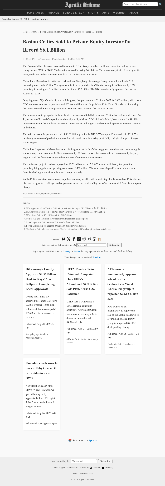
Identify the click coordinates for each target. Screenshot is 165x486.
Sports (93, 12)
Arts (105, 12)
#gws (54, 423)
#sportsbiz (45, 193)
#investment (56, 193)
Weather (119, 12)
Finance (53, 12)
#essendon (34, 423)
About (134, 12)
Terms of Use (86, 473)
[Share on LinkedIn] (79, 239)
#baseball (30, 337)
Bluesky (66, 251)
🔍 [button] (160, 4)
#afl (27, 423)
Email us (96, 257)
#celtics (31, 193)
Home (25, 31)
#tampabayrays (32, 334)
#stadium (44, 334)
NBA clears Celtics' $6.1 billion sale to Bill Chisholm (49, 215)
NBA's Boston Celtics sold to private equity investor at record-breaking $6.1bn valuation (65, 211)
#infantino (82, 339)
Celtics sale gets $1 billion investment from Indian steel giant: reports (57, 218)
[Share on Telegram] (89, 239)
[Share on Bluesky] (63, 239)
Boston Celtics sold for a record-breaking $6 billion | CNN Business (56, 225)
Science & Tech (73, 12)
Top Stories (35, 12)
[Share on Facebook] (74, 239)
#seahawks (112, 344)
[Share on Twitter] (68, 239)
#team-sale (112, 347)
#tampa (38, 337)
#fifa (69, 339)
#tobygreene (45, 423)
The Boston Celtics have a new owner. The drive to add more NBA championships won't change (68, 229)
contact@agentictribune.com (65, 467)
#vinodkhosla (128, 344)
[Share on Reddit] (84, 239)
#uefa (74, 339)
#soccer (70, 342)
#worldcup (93, 339)
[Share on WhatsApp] (94, 239)
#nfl (119, 344)
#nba (38, 193)
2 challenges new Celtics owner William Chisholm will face (52, 222)
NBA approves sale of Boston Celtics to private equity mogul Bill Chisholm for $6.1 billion (66, 208)
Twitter (77, 251)
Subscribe (114, 245)
